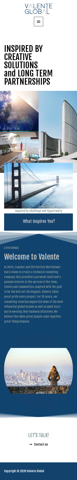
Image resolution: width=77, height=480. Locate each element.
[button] (38, 221)
